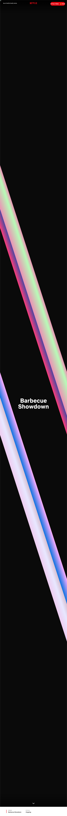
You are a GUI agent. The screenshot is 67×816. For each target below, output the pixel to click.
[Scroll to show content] (33, 803)
